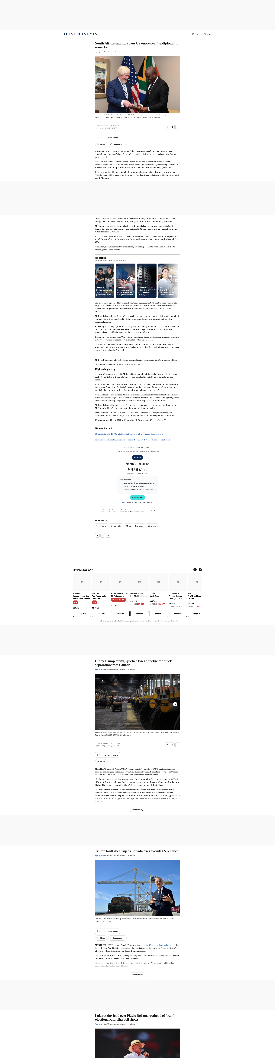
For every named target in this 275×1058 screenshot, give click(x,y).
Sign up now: (99, 52)
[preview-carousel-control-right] (176, 280)
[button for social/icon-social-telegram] (167, 127)
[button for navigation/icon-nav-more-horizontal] (177, 127)
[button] (196, 34)
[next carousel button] (175, 704)
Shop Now (82, 614)
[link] (80, 34)
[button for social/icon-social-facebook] (172, 127)
